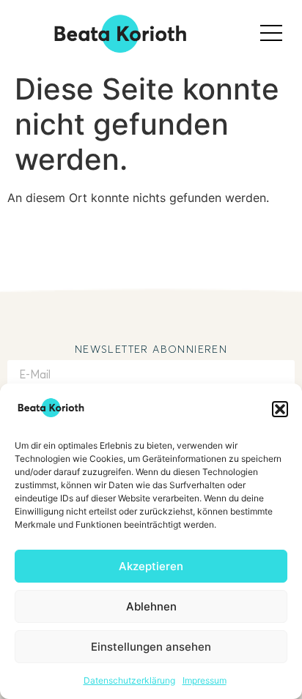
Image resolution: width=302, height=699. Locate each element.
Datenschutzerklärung (129, 680)
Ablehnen (151, 606)
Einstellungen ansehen (151, 647)
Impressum (204, 680)
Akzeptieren (151, 566)
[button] (280, 409)
